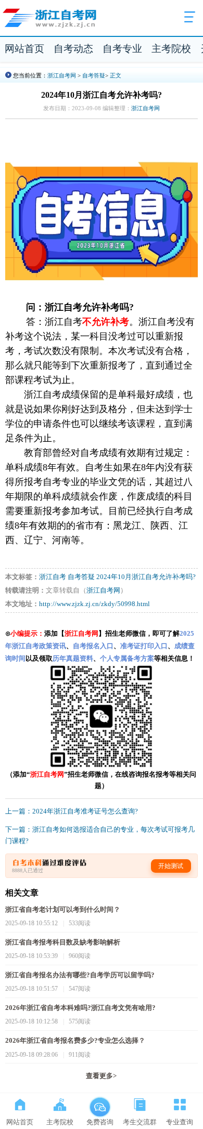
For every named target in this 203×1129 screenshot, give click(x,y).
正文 (115, 75)
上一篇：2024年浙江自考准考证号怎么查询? (71, 811)
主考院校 (171, 48)
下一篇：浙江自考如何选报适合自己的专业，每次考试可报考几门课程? (100, 835)
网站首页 (24, 48)
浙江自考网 (61, 75)
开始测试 (170, 866)
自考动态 (73, 48)
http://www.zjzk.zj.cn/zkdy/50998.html (94, 604)
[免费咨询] (100, 1102)
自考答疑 (93, 75)
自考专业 (122, 48)
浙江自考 (52, 577)
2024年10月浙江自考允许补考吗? (146, 577)
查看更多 (101, 1076)
